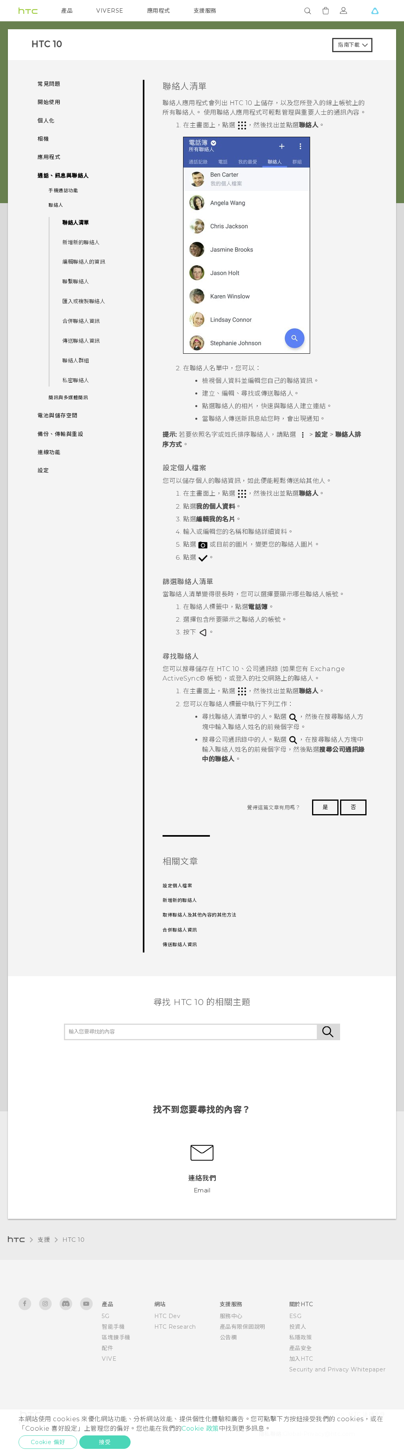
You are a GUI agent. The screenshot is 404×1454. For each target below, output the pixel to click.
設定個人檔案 (177, 885)
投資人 (298, 1326)
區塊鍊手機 (116, 1337)
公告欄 (228, 1337)
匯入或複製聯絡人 (83, 301)
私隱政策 (300, 1337)
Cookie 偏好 (48, 1442)
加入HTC (301, 1358)
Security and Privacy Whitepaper (337, 1369)
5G (105, 1316)
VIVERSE (109, 10)
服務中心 (231, 1316)
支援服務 (205, 10)
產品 (67, 10)
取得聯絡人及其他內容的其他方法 (200, 915)
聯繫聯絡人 (75, 281)
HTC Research (175, 1326)
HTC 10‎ (73, 1239)
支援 (43, 1239)
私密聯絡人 (75, 380)
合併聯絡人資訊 (81, 321)
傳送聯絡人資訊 (81, 341)
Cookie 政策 (200, 1428)
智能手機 (113, 1326)
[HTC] (28, 10)
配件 (107, 1348)
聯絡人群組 (75, 360)
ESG (295, 1316)
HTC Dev (167, 1316)
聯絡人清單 (75, 222)
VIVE (109, 1358)
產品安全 (300, 1348)
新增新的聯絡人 (81, 242)
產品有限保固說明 (243, 1326)
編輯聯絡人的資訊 (83, 261)
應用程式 (158, 10)
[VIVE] (375, 10)
